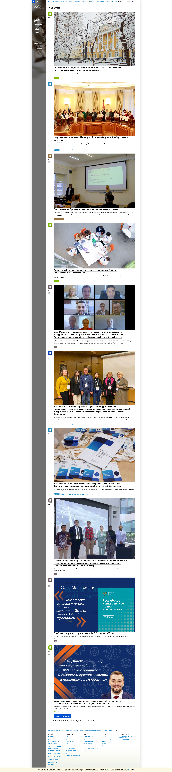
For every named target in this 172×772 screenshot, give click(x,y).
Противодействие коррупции (54, 750)
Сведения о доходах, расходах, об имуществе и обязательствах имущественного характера (55, 753)
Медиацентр (104, 743)
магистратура (72, 424)
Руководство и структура (53, 738)
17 (84, 721)
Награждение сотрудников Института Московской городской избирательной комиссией (91, 138)
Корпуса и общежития (52, 743)
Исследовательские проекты (89, 738)
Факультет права (83, 730)
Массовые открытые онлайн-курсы (126, 741)
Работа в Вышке (51, 764)
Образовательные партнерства (72, 753)
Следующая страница (62, 716)
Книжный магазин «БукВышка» (107, 739)
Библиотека (104, 736)
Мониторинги (86, 739)
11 (71, 721)
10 (69, 721)
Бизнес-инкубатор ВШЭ (70, 752)
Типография (104, 741)
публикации (62, 149)
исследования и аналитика (65, 494)
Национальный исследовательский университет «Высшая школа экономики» (63, 730)
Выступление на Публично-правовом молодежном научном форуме (86, 209)
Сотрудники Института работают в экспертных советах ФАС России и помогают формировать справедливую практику (87, 68)
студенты (67, 219)
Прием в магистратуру (70, 745)
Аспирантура (68, 746)
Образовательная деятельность (38, 25)
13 (76, 721)
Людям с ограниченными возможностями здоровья (53, 760)
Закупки (49, 745)
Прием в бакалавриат (70, 741)
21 (93, 721)
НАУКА (85, 734)
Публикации (37, 32)
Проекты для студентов (37, 29)
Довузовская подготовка (71, 738)
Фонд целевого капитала (53, 748)
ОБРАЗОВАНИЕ (69, 734)
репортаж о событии (70, 149)
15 (80, 721)
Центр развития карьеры (71, 750)
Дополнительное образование (72, 748)
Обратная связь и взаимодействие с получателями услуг (73, 756)
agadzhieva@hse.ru (38, 48)
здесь (108, 769)
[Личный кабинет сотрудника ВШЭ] (135, 1)
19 (88, 721)
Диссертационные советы (89, 741)
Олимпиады (68, 739)
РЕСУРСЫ (104, 734)
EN (129, 1)
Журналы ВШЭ (104, 745)
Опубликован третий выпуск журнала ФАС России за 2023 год (84, 633)
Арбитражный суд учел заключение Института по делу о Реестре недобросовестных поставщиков (85, 271)
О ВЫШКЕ (50, 734)
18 (86, 721)
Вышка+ (67, 743)
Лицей (67, 736)
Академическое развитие (89, 745)
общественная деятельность (82, 149)
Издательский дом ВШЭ (106, 738)
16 (82, 721)
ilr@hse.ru (36, 49)
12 (74, 721)
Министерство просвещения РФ (125, 739)
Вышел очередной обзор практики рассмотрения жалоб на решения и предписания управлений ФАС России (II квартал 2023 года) (87, 702)
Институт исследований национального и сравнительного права (99, 730)
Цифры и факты (51, 736)
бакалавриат (83, 219)
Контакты (36, 35)
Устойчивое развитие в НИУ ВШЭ (54, 739)
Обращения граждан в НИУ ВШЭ (54, 746)
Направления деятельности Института (37, 20)
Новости (36, 16)
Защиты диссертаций (88, 743)
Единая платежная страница (53, 762)
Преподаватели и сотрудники (54, 741)
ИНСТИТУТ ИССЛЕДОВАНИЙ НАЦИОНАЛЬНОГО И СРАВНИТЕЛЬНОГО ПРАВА (39, 8)
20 (91, 721)
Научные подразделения (88, 736)
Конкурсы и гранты (87, 746)
